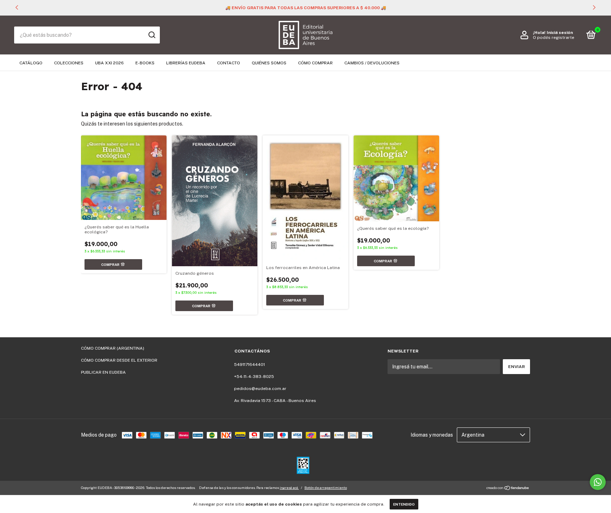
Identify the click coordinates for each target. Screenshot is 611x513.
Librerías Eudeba (185, 62)
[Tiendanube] (508, 488)
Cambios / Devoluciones (372, 62)
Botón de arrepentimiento (325, 487)
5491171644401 (249, 364)
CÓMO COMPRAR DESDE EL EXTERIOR (119, 360)
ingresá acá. (289, 487)
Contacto (228, 62)
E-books (145, 62)
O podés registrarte (553, 37)
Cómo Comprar (315, 62)
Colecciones (68, 62)
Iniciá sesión (560, 32)
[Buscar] (151, 35)
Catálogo (30, 62)
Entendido (404, 504)
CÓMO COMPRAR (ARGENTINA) (112, 348)
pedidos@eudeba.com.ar (260, 388)
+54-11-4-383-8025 (254, 376)
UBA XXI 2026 (109, 62)
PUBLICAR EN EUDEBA (103, 372)
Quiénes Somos (269, 62)
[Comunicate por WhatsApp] (598, 482)
